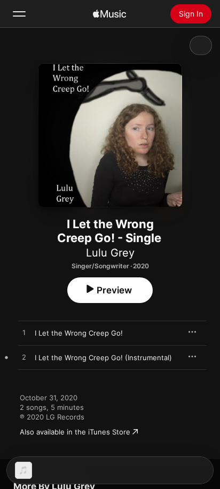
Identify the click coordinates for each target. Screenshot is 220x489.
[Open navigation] (19, 14)
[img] (109, 14)
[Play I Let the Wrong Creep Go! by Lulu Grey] (24, 333)
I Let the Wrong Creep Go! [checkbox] (79, 333)
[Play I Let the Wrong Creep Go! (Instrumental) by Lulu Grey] (24, 357)
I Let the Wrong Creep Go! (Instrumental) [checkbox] (103, 357)
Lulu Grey (110, 252)
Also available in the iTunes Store (75, 432)
